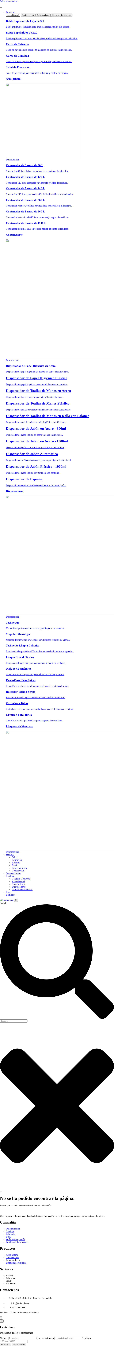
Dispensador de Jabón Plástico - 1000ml (36, 466)
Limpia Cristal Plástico (20, 657)
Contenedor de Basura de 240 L (25, 188)
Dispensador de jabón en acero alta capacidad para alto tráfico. (35, 447)
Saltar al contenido (8, 1)
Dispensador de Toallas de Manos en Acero (38, 391)
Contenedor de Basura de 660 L (25, 211)
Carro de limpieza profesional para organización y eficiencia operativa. (39, 61)
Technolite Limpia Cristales (22, 645)
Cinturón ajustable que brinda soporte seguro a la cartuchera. (34, 720)
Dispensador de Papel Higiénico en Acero (31, 365)
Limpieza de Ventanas (19, 726)
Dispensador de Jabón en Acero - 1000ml (37, 441)
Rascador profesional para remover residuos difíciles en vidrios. (35, 697)
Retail (14, 865)
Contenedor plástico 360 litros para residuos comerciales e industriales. (39, 205)
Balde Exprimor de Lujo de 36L (25, 21)
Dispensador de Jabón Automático (32, 454)
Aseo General (18, 881)
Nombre (4, 1338)
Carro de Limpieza (17, 55)
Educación (17, 860)
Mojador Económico (18, 668)
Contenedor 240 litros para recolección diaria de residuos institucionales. (39, 194)
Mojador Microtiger (18, 634)
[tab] (13, 15)
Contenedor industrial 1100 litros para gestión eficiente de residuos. (37, 229)
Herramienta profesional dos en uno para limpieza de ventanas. (35, 628)
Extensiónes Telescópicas (20, 680)
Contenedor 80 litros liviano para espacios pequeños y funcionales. (37, 171)
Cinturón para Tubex (19, 714)
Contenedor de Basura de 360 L (25, 200)
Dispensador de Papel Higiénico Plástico (36, 378)
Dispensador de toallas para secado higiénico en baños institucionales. (38, 409)
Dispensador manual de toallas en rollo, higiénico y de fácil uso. (36, 422)
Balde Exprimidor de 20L (21, 32)
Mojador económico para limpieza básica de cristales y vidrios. (35, 674)
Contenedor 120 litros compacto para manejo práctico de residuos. (37, 182)
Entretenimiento (19, 868)
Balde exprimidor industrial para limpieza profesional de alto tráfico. (37, 26)
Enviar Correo (19, 1344)
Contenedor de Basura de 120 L (25, 176)
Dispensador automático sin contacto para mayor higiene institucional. (38, 460)
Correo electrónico (45, 1338)
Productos (10, 12)
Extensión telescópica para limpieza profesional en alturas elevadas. (37, 686)
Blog (8, 892)
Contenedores (14, 234)
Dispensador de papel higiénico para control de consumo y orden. (36, 384)
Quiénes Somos (13, 873)
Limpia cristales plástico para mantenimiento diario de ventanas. (35, 663)
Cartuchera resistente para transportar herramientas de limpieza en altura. (39, 709)
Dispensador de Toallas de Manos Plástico (37, 403)
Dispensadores (14, 491)
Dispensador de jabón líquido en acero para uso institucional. (34, 435)
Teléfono (86, 1338)
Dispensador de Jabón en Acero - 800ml (36, 428)
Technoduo (12, 622)
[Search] (1, 1191)
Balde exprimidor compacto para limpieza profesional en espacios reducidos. (41, 38)
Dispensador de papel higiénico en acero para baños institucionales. (37, 371)
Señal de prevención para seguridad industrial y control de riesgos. (37, 73)
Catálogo (10, 876)
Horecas (16, 862)
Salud (14, 857)
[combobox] (13, 1021)
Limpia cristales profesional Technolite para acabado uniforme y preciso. (40, 651)
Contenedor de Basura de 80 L (24, 165)
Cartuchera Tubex (17, 703)
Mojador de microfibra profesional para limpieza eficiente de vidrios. (38, 640)
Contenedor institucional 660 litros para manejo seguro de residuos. (37, 217)
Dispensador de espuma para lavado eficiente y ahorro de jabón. (36, 485)
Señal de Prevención (18, 67)
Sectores (10, 854)
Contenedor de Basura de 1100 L (26, 223)
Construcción (18, 870)
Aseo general (13, 78)
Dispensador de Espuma (24, 479)
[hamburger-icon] (1, 7)
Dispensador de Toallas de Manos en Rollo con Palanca (47, 416)
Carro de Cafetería (17, 44)
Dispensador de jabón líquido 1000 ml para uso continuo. (33, 473)
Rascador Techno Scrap (20, 691)
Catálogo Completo (21, 878)
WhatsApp (5, 1344)
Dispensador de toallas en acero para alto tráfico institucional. (34, 397)
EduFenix (10, 895)
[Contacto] (1, 1317)
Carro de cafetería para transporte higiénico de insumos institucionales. (39, 50)
